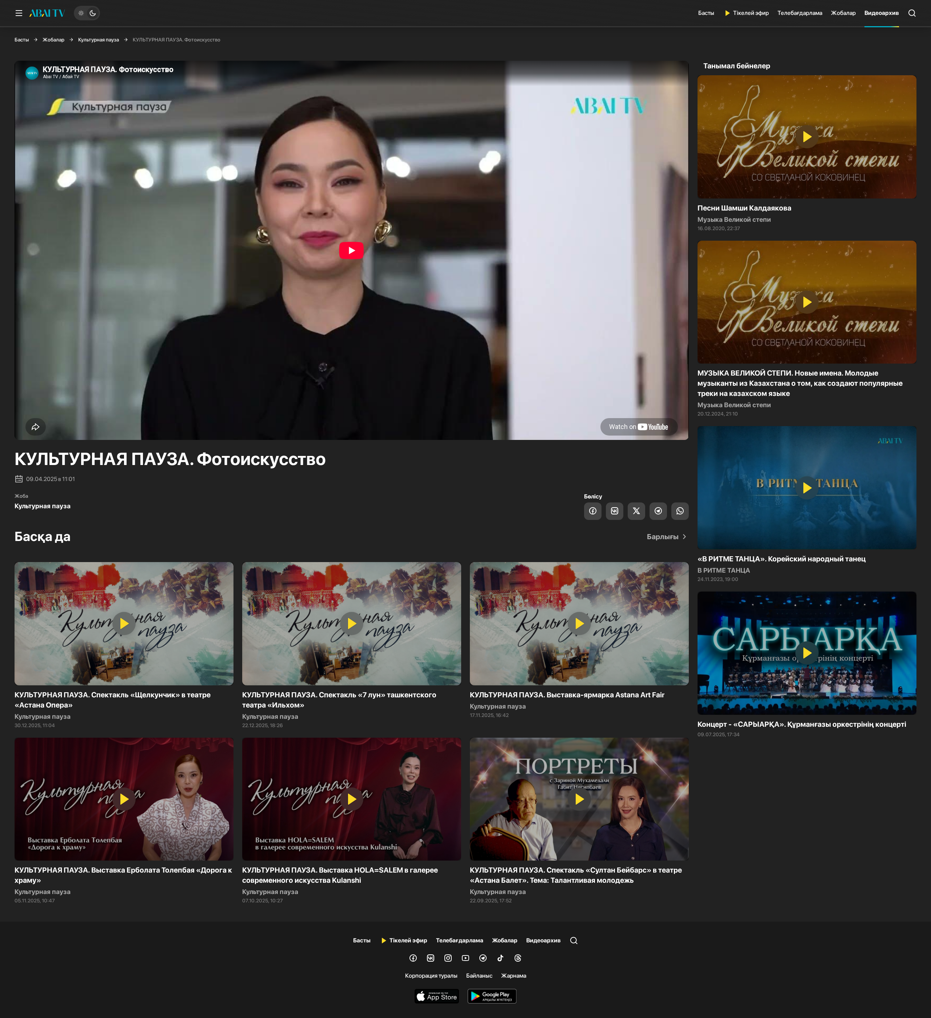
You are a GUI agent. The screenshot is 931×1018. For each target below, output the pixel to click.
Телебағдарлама (800, 12)
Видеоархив (881, 12)
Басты (706, 12)
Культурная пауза (98, 40)
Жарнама (513, 975)
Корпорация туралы (431, 975)
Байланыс (479, 975)
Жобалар (843, 12)
